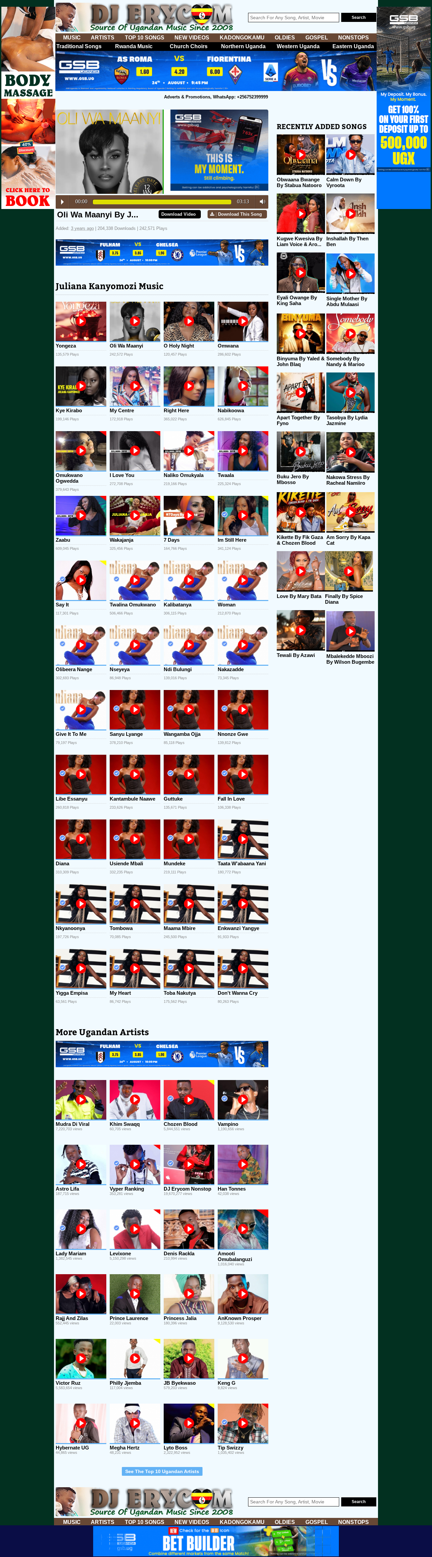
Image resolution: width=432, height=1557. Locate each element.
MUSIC (72, 37)
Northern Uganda (243, 46)
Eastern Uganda (353, 46)
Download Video (178, 214)
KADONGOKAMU (242, 37)
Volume (261, 202)
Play (62, 202)
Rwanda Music (134, 46)
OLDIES (285, 37)
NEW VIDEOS (191, 37)
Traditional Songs (79, 46)
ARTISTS (102, 37)
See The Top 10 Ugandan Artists (162, 1471)
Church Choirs (189, 46)
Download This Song (240, 214)
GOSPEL (316, 37)
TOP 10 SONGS (144, 37)
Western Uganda (298, 46)
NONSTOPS (353, 37)
